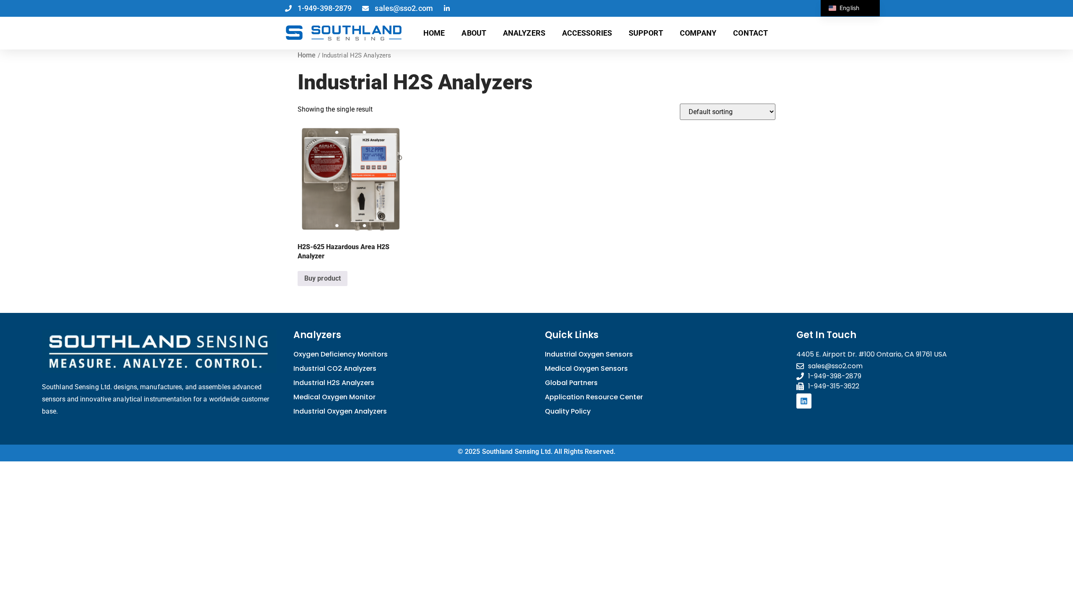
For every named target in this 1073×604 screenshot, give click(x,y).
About (473, 33)
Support (646, 33)
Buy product (322, 278)
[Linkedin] (803, 401)
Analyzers (524, 33)
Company (698, 33)
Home (434, 33)
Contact (750, 33)
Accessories (587, 33)
